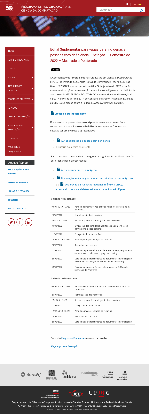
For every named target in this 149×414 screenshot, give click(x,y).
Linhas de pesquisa (19, 191)
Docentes (13, 199)
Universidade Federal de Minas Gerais (111, 402)
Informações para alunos (18, 171)
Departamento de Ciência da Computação (34, 402)
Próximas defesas (18, 182)
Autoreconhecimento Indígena (79, 170)
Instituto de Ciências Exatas (74, 402)
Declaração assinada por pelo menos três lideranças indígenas (97, 178)
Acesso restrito (17, 208)
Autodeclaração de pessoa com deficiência (85, 140)
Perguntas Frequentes (73, 338)
